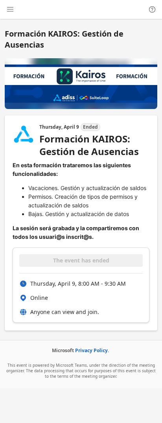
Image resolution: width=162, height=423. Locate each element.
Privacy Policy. (92, 350)
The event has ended (81, 260)
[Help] (152, 9)
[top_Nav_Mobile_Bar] (10, 9)
